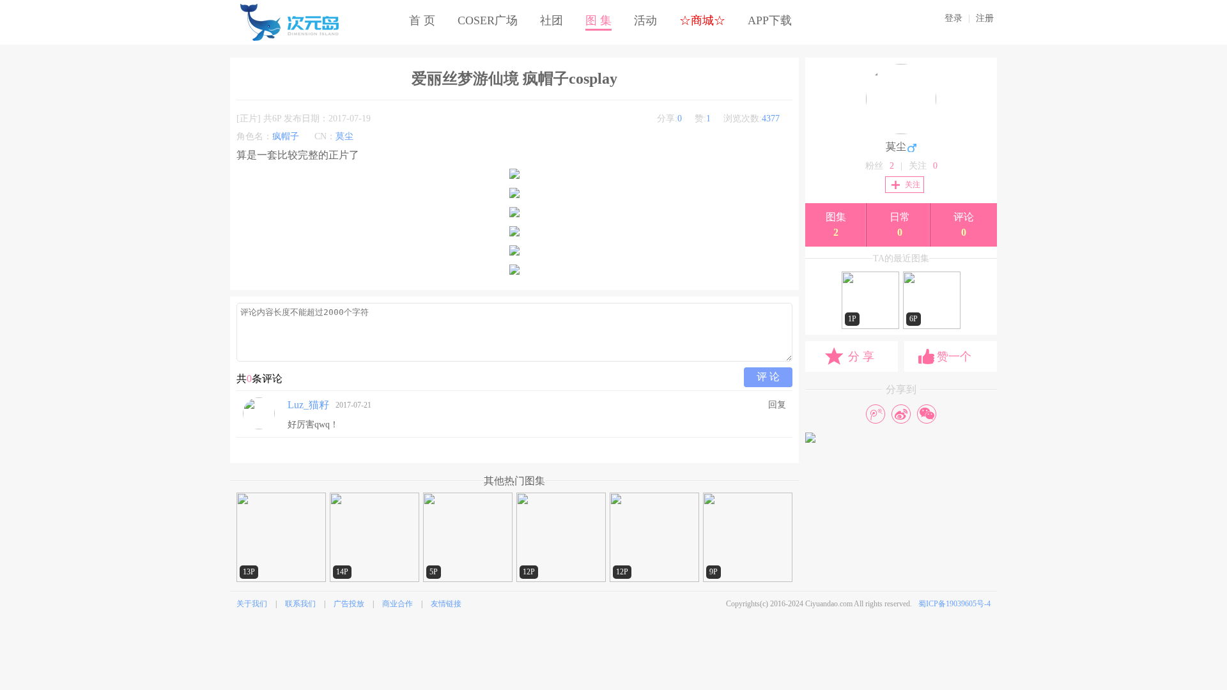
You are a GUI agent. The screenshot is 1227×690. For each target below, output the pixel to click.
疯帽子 (285, 136)
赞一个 (954, 356)
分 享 (861, 356)
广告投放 (349, 603)
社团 (551, 20)
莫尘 (344, 136)
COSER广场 (488, 20)
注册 (985, 18)
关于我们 (251, 603)
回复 (777, 405)
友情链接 (446, 603)
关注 (912, 184)
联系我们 (300, 603)
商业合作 (397, 603)
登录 (953, 18)
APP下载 (770, 20)
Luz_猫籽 (308, 404)
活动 (645, 20)
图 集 (598, 20)
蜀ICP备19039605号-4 (954, 603)
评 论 (768, 376)
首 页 (422, 20)
